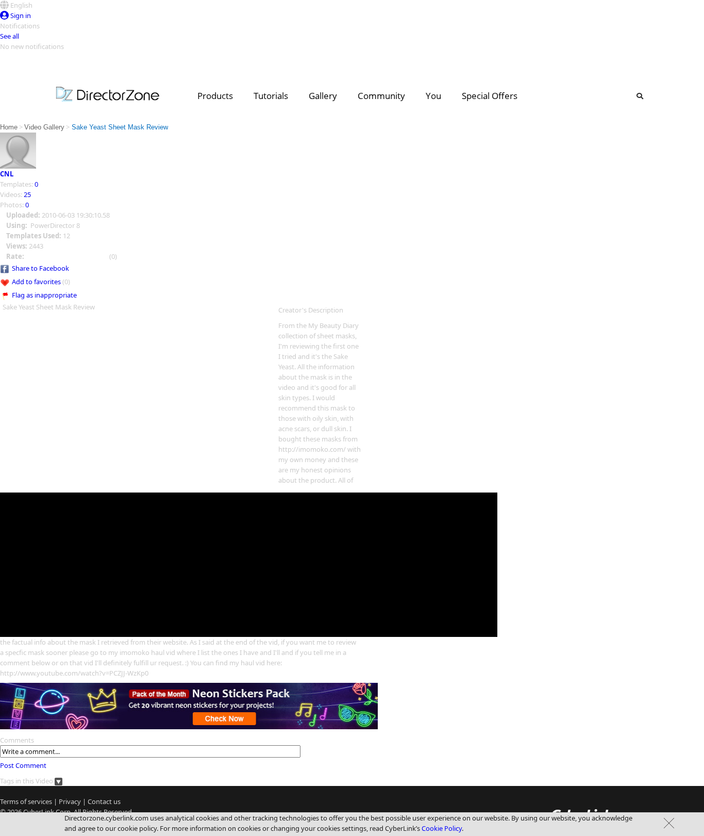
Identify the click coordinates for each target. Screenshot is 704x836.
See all (9, 36)
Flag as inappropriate (44, 295)
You (433, 96)
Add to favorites (36, 281)
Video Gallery (44, 127)
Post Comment (23, 765)
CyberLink (38, 811)
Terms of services (26, 801)
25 (27, 194)
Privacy (70, 801)
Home (9, 127)
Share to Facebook (40, 268)
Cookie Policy (442, 828)
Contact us (104, 801)
